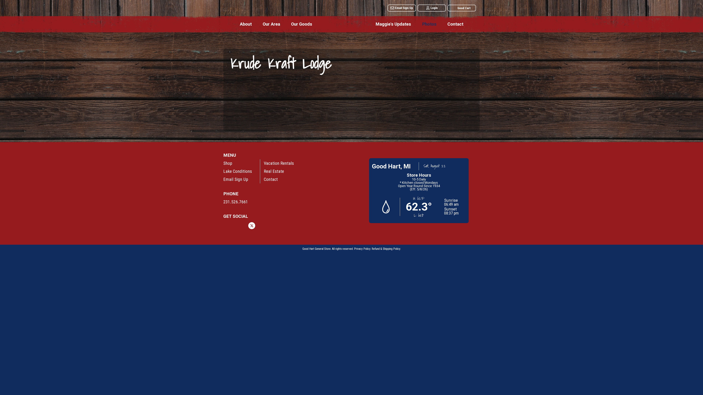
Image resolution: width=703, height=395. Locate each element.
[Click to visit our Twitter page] (251, 225)
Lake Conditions (237, 171)
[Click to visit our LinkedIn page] (276, 225)
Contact (455, 24)
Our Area (271, 24)
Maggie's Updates (393, 24)
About (246, 24)
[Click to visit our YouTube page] (289, 225)
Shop (227, 163)
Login (434, 8)
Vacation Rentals (279, 163)
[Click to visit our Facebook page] (226, 225)
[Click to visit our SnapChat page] (301, 225)
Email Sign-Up (404, 8)
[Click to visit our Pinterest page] (264, 225)
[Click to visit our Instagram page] (239, 225)
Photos (429, 24)
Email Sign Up (235, 179)
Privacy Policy (362, 249)
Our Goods (301, 24)
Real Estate (274, 171)
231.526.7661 (235, 201)
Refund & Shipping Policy (386, 249)
